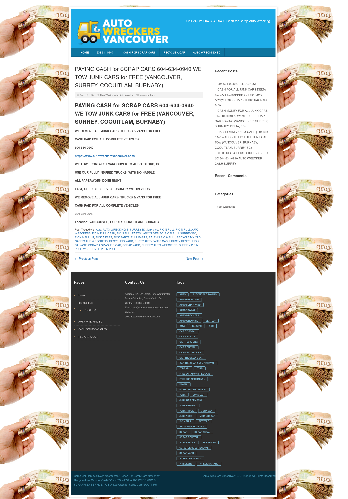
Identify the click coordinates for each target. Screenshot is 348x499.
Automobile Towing (205, 294)
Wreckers (185, 463)
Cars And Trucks (190, 352)
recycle (204, 421)
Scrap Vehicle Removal (193, 447)
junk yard (152, 229)
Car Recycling (188, 341)
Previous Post (86, 258)
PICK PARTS (121, 237)
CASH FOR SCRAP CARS (139, 52)
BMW (182, 326)
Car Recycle (187, 336)
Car (211, 326)
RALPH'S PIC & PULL (162, 237)
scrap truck (187, 442)
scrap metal (202, 432)
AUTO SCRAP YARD (190, 304)
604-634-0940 (105, 52)
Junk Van (206, 410)
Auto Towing (187, 310)
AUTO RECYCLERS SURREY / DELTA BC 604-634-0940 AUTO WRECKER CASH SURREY (241, 158)
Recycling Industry (191, 426)
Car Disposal (187, 331)
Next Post (194, 258)
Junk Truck (186, 410)
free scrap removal (192, 379)
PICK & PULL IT (84, 237)
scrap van (209, 442)
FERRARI (184, 368)
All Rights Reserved (264, 476)
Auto (98, 229)
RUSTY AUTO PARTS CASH (152, 241)
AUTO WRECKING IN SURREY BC (124, 229)
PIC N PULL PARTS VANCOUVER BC (140, 233)
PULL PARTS (139, 237)
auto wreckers (147, 95)
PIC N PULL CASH (103, 233)
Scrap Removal (188, 437)
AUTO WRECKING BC (207, 52)
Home (84, 52)
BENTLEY (211, 320)
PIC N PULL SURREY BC (180, 233)
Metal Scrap (207, 416)
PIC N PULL (167, 229)
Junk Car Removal (190, 400)
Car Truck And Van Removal (196, 363)
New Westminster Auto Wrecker (117, 95)
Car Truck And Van (191, 357)
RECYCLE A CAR (174, 52)
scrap (183, 432)
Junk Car (198, 394)
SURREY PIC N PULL (190, 458)
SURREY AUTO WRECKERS (159, 245)
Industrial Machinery (193, 389)
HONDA (183, 384)
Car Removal (187, 347)
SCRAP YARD (131, 245)
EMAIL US (90, 310)
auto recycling (189, 299)
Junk (182, 394)
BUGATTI (197, 326)
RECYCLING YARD (121, 241)
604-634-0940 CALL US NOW (237, 84)
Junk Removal (188, 405)
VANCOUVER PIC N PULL (99, 249)
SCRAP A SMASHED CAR (104, 245)
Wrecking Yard (209, 463)
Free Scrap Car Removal (194, 373)
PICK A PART (104, 237)
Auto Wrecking (188, 320)
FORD (199, 368)
